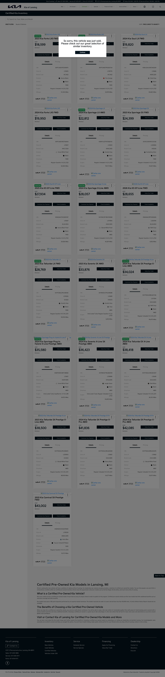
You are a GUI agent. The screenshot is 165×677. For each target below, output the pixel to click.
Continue (82, 52)
